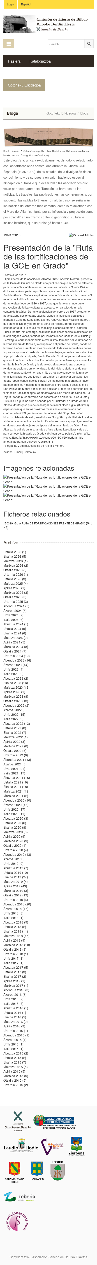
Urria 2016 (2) (13, 999)
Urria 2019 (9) (13, 863)
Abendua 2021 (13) (17, 759)
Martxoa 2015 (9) (15, 1075)
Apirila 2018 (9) (14, 940)
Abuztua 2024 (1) (15, 624)
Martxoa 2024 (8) (15, 646)
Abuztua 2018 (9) (15, 922)
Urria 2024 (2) (13, 615)
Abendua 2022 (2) (16, 705)
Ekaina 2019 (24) (15, 877)
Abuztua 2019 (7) (15, 868)
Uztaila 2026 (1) (14, 551)
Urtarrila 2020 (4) (15, 850)
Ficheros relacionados (36, 514)
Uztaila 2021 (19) (15, 782)
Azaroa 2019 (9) (15, 859)
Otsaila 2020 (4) (14, 845)
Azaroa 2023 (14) (15, 664)
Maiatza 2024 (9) (15, 637)
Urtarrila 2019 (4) (15, 899)
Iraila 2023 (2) (13, 673)
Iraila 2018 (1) (13, 917)
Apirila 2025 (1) (14, 588)
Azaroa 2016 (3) (15, 994)
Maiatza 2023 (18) (16, 687)
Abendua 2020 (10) (17, 800)
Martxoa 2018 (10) (16, 944)
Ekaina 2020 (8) (14, 827)
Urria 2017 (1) (13, 958)
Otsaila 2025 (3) (14, 597)
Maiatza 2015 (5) (15, 1066)
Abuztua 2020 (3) (15, 818)
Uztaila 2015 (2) (14, 1057)
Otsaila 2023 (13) (15, 701)
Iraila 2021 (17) (14, 773)
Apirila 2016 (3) (14, 1026)
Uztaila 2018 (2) (14, 926)
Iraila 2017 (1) (13, 963)
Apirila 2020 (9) (14, 836)
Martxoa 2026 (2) (15, 565)
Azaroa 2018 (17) (15, 908)
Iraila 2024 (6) (13, 619)
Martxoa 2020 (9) (15, 841)
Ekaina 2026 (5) (14, 556)
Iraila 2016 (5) (13, 1003)
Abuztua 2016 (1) (15, 1008)
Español (26, 4)
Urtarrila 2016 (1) (15, 1030)
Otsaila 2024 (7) (14, 651)
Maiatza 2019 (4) (15, 881)
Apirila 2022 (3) (14, 741)
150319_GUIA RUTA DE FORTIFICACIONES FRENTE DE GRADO (44, 523)
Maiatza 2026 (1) (15, 561)
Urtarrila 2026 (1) (15, 574)
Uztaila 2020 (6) (14, 823)
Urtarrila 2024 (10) (16, 655)
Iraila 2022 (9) (13, 719)
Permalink (30, 452)
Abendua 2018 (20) (17, 904)
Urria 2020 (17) (14, 809)
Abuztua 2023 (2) (15, 678)
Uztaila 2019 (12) (15, 872)
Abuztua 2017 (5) (15, 967)
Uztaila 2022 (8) (14, 728)
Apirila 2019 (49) (15, 886)
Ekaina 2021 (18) (15, 786)
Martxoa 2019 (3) (15, 890)
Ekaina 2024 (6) (14, 633)
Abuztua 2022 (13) (16, 723)
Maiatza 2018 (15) (16, 935)
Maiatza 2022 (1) (15, 737)
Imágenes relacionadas (38, 468)
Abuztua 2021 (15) (16, 777)
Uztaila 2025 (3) (14, 579)
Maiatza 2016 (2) (15, 1021)
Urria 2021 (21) (14, 768)
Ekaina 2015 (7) (14, 1062)
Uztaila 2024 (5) (14, 628)
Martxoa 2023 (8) (15, 696)
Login (10, 4)
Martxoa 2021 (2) (15, 795)
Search (88, 44)
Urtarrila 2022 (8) (15, 755)
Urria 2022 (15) (14, 714)
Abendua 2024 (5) (16, 606)
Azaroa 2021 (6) (15, 764)
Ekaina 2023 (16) (15, 682)
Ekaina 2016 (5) (14, 1017)
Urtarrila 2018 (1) (15, 954)
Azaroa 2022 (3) (15, 710)
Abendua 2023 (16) (17, 660)
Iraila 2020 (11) (14, 813)
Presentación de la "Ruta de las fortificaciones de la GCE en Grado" (48, 256)
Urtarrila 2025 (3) (15, 601)
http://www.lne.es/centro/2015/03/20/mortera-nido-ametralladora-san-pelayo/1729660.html (43, 439)
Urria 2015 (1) (13, 1044)
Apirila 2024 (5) (14, 642)
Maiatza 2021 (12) (16, 791)
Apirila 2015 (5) (14, 1071)
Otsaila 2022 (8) (14, 750)
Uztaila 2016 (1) (14, 1012)
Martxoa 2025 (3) (15, 592)
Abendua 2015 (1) (16, 1035)
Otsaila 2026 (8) (14, 570)
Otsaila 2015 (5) (14, 1080)
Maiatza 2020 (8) (15, 832)
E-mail (18, 452)
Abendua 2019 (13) (17, 854)
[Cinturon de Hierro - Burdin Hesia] (48, 23)
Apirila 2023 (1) (14, 692)
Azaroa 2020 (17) (15, 804)
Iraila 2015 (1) (13, 1048)
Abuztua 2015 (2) (15, 1053)
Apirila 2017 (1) (14, 981)
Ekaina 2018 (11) (15, 931)
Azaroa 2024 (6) (15, 610)
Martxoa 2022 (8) (15, 746)
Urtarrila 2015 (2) (15, 1085)
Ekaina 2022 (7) (14, 732)
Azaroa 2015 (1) (15, 1039)
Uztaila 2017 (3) (14, 972)
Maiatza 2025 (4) (15, 583)
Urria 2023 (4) (13, 669)
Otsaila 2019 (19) (15, 895)
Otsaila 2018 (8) (14, 949)
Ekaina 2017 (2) (14, 976)
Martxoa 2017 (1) (15, 985)
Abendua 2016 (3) (16, 990)
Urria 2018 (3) (13, 913)
